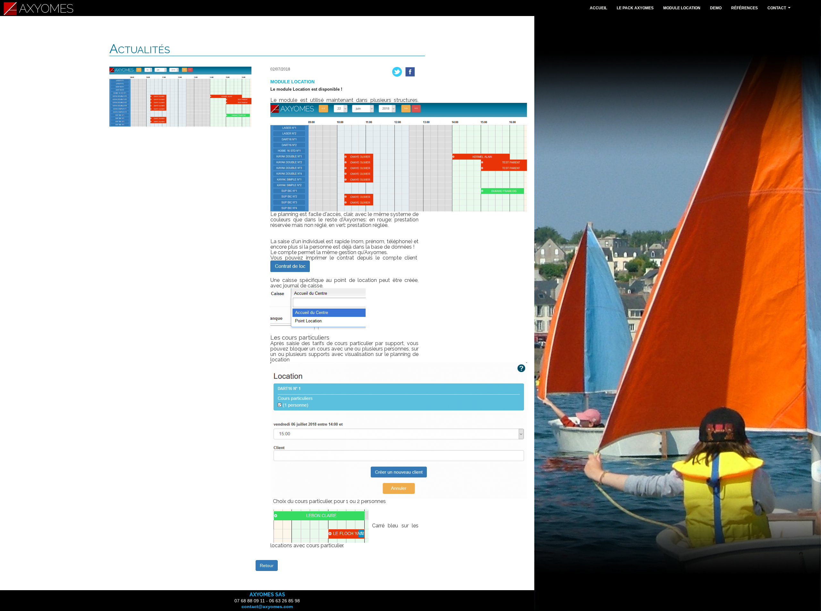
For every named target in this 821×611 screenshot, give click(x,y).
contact (779, 10)
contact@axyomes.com (267, 606)
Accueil (598, 8)
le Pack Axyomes (635, 8)
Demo (716, 8)
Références (744, 8)
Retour (267, 565)
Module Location (681, 8)
